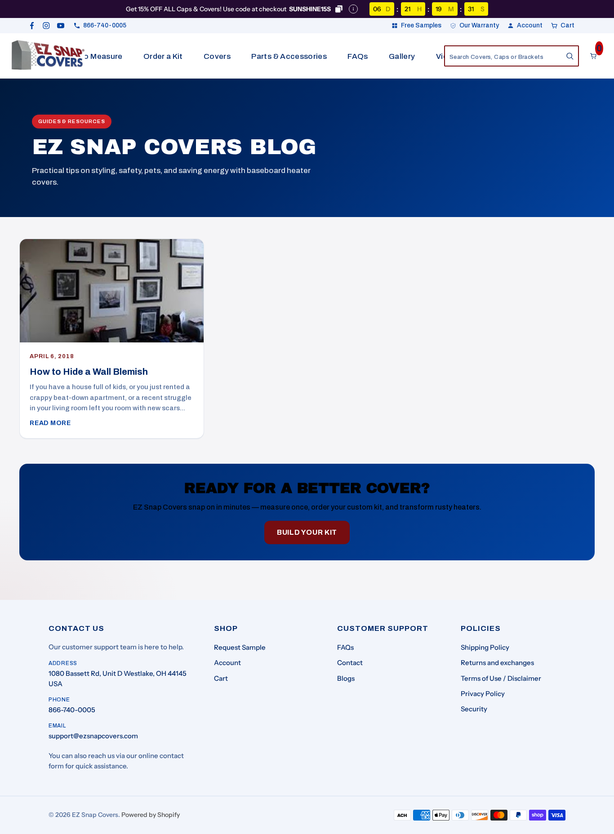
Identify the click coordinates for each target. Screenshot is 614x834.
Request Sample (240, 647)
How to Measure (92, 56)
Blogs (346, 678)
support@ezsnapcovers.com (93, 736)
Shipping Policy (485, 647)
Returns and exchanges (497, 662)
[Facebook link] (32, 25)
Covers (217, 56)
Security (474, 709)
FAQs (357, 56)
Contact (350, 662)
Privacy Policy (483, 693)
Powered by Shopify (150, 815)
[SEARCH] (570, 56)
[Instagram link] (46, 25)
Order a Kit (163, 56)
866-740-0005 (72, 709)
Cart (221, 678)
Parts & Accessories (288, 56)
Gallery (402, 56)
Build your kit (307, 532)
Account (227, 662)
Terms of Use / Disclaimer (501, 678)
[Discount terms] (353, 8)
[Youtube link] (60, 25)
